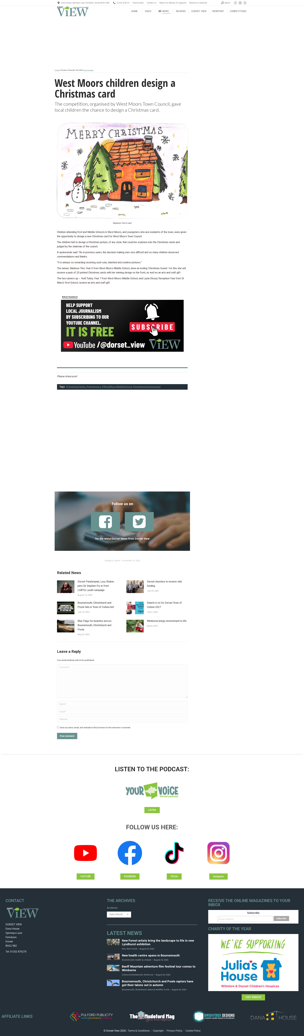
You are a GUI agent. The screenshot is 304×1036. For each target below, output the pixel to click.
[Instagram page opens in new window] (240, 3)
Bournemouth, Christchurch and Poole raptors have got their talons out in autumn (157, 983)
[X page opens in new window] (245, 3)
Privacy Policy (174, 1030)
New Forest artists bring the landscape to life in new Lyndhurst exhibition (158, 942)
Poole (166, 989)
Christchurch (141, 989)
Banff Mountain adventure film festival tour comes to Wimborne (158, 968)
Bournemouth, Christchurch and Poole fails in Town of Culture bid (96, 605)
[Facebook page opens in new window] (235, 3)
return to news (88, 70)
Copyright (158, 1030)
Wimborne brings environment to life (167, 621)
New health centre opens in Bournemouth (151, 955)
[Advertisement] (122, 442)
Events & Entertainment (132, 974)
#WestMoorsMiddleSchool (117, 387)
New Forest (132, 948)
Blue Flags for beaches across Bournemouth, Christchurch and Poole (94, 625)
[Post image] (65, 586)
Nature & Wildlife (155, 989)
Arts (124, 948)
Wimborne (148, 974)
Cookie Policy (193, 1030)
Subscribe (253, 913)
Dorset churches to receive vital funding (164, 584)
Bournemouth (128, 959)
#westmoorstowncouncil (146, 387)
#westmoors (93, 387)
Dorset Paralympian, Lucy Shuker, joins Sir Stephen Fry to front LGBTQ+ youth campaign (96, 586)
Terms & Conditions (139, 1030)
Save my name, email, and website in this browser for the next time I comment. (95, 727)
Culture (57, 70)
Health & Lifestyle (143, 959)
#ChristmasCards (75, 387)
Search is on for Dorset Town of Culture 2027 (164, 605)
